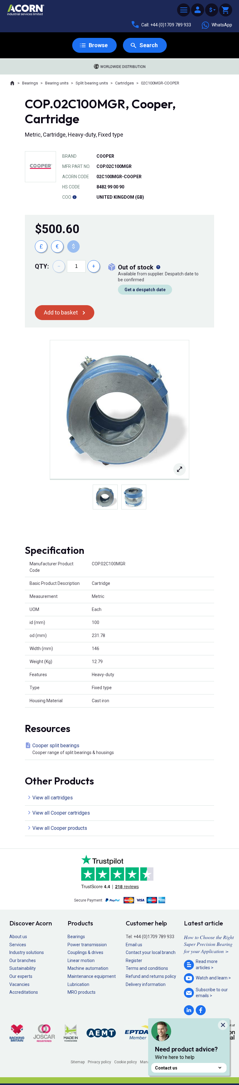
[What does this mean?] (158, 267)
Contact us (166, 1067)
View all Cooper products (59, 828)
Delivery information (146, 984)
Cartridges (124, 83)
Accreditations (23, 992)
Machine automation (88, 968)
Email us (134, 944)
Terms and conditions (147, 968)
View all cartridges (52, 798)
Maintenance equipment (92, 976)
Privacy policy (99, 1062)
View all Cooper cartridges (61, 813)
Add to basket (61, 312)
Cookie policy (125, 1062)
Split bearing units (92, 83)
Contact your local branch (151, 952)
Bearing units (56, 83)
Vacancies (19, 984)
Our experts (20, 976)
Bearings (30, 83)
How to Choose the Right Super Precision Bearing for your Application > (209, 944)
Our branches (22, 960)
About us (18, 936)
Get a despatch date (145, 289)
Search (148, 45)
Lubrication (78, 984)
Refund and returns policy (151, 976)
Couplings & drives (85, 952)
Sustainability (22, 968)
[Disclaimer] (74, 197)
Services (17, 944)
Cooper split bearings (73, 749)
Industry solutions (26, 952)
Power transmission (87, 944)
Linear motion (81, 960)
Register (134, 960)
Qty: (42, 266)
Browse (98, 45)
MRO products (82, 992)
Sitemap (78, 1062)
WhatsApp (222, 24)
